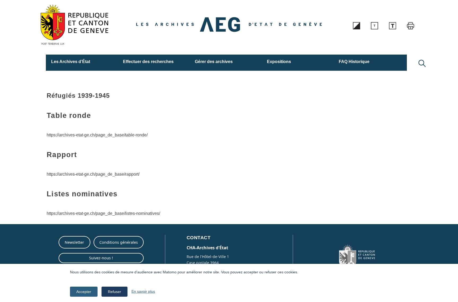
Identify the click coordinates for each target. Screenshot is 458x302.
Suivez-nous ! (101, 257)
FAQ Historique (354, 61)
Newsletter (74, 242)
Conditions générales (118, 242)
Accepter (83, 292)
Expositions (279, 61)
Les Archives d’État (70, 61)
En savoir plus (143, 291)
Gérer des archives (214, 61)
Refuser (114, 292)
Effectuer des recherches (148, 61)
